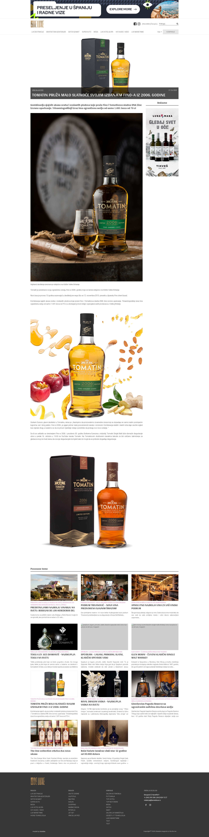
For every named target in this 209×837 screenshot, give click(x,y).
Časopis (154, 24)
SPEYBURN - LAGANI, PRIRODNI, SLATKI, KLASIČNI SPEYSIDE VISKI (101, 652)
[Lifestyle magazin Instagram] (150, 805)
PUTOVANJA (110, 796)
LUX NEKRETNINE (137, 32)
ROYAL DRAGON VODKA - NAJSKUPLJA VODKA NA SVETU (99, 699)
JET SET (71, 813)
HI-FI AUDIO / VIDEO (122, 32)
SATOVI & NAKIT (73, 32)
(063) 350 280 (150, 797)
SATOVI (108, 807)
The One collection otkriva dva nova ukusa (46, 748)
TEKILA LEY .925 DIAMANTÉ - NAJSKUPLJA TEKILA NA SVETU (49, 652)
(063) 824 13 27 (161, 797)
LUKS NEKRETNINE (112, 818)
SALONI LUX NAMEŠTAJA (114, 813)
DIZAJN (70, 802)
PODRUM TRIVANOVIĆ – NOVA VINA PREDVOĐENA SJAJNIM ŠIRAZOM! (103, 602)
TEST (108, 821)
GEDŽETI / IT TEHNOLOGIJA (115, 815)
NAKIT (108, 810)
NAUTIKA (71, 799)
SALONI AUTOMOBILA (113, 794)
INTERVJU (71, 810)
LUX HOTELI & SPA (107, 32)
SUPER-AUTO (86, 32)
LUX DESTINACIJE (38, 32)
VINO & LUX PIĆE (37, 90)
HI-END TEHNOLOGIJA (38, 815)
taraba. (43, 831)
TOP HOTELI (110, 799)
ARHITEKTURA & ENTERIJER (56, 32)
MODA (96, 32)
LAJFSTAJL (72, 796)
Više (158, 32)
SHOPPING (72, 804)
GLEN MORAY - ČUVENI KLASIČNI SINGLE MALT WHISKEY (149, 652)
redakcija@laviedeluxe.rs (152, 800)
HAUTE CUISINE (73, 794)
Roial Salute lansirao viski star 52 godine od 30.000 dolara (102, 748)
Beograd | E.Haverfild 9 (151, 795)
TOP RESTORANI (112, 802)
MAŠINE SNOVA (73, 807)
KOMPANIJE (171, 32)
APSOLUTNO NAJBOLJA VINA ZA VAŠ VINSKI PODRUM (148, 602)
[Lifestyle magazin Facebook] (146, 805)
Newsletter (146, 24)
